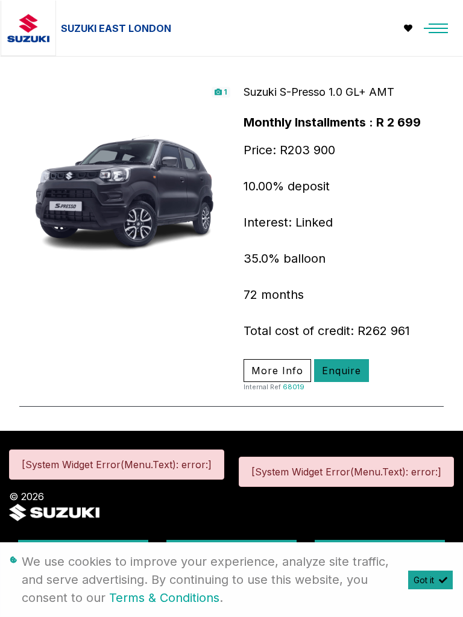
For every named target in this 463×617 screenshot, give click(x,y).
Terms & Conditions (164, 597)
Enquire (341, 371)
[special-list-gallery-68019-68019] (125, 190)
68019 (293, 387)
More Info (277, 371)
